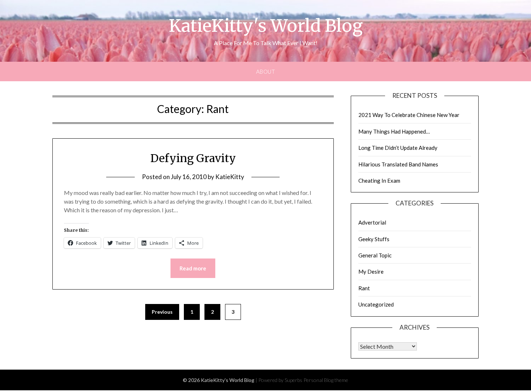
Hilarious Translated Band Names (398, 164)
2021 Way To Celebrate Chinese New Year (408, 115)
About (265, 71)
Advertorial (372, 222)
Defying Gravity (193, 158)
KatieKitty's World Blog (266, 25)
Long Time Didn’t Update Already (397, 147)
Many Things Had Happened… (394, 131)
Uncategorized (376, 304)
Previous (162, 312)
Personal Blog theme (325, 380)
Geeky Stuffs (373, 239)
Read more (193, 268)
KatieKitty (229, 177)
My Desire (371, 271)
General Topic (375, 255)
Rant (364, 288)
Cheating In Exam (379, 180)
